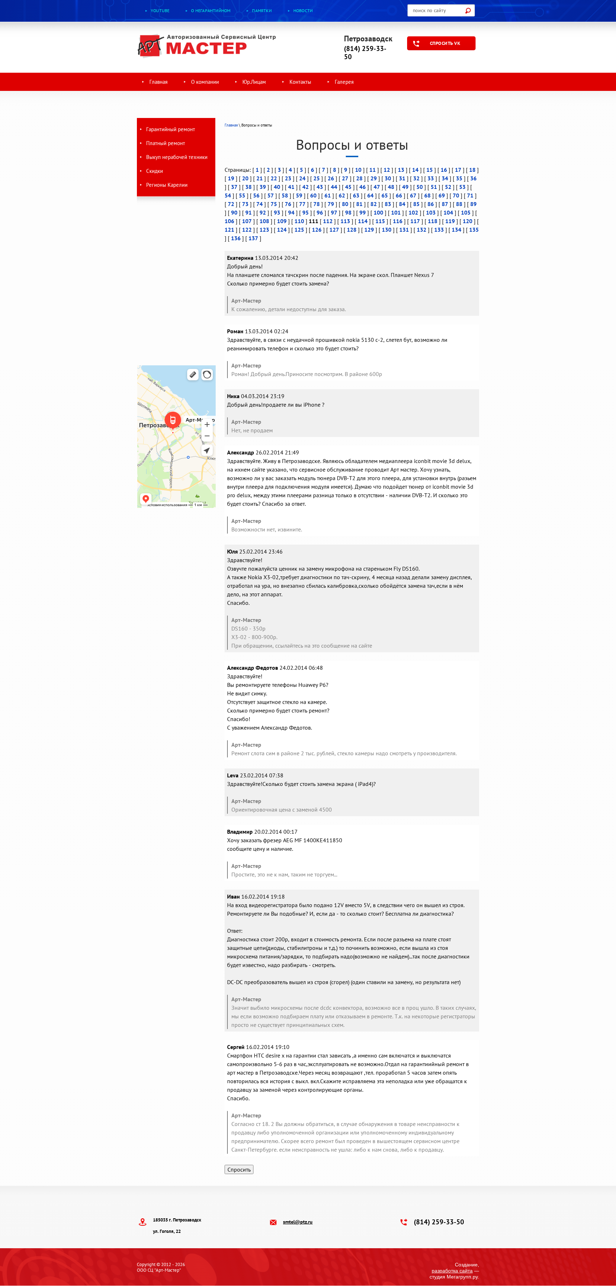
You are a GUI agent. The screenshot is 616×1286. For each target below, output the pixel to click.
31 (402, 178)
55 (242, 195)
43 (320, 186)
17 (458, 169)
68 (427, 195)
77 (302, 203)
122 (247, 229)
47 (377, 186)
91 (248, 212)
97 (334, 212)
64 (370, 195)
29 (373, 178)
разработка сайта (452, 1271)
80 (345, 203)
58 (285, 195)
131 (404, 229)
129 (369, 229)
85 (416, 203)
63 (356, 195)
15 (429, 169)
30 (388, 178)
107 (247, 221)
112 (328, 221)
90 (234, 212)
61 (327, 195)
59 (299, 195)
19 (231, 178)
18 (472, 169)
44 (334, 186)
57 (270, 195)
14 (415, 169)
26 (331, 178)
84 (402, 203)
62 (342, 195)
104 (448, 212)
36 (473, 178)
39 (263, 186)
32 (416, 178)
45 (348, 186)
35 (459, 178)
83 (388, 203)
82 (373, 203)
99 (362, 212)
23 (288, 178)
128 (351, 229)
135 (474, 229)
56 (256, 195)
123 (264, 229)
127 (334, 229)
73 (245, 203)
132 (421, 229)
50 (419, 186)
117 (415, 221)
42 (305, 186)
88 (459, 203)
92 (263, 212)
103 (431, 212)
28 (359, 178)
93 (277, 212)
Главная (231, 125)
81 (359, 203)
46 (362, 186)
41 (291, 186)
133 (439, 229)
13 (401, 169)
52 (448, 186)
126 (317, 229)
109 (282, 221)
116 (397, 221)
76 (288, 203)
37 (234, 186)
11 (372, 169)
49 (405, 186)
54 (228, 195)
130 (386, 229)
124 (282, 229)
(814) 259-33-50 (365, 52)
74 (259, 203)
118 (432, 221)
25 (316, 178)
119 (450, 221)
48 (391, 186)
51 (434, 186)
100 (378, 212)
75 (274, 203)
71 (470, 195)
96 (320, 212)
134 (456, 229)
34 (445, 178)
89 (473, 203)
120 (467, 221)
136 (236, 238)
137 (253, 238)
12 (387, 169)
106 (229, 221)
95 (305, 212)
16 (444, 169)
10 (358, 169)
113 (345, 221)
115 (380, 221)
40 (277, 186)
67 (413, 195)
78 (316, 203)
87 (445, 203)
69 (441, 195)
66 (399, 195)
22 (274, 178)
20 (245, 178)
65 (384, 195)
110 (299, 221)
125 (299, 229)
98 (348, 212)
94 (291, 212)
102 (413, 212)
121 (229, 229)
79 (331, 203)
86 (430, 203)
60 (313, 195)
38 (248, 186)
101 (396, 212)
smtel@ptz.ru (298, 1222)
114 (363, 221)
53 (462, 186)
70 (456, 195)
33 (430, 178)
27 (345, 178)
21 (259, 178)
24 (302, 178)
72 (231, 203)
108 (264, 221)
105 (466, 212)
